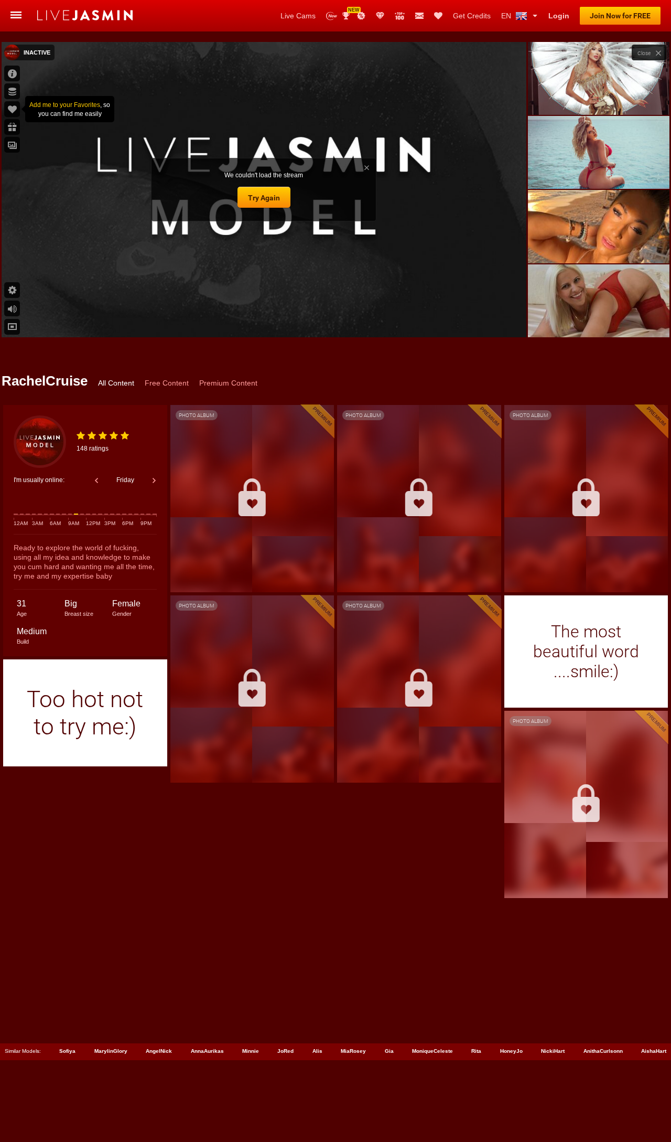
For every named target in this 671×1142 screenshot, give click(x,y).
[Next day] (154, 480)
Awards (350, 12)
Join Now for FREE (620, 16)
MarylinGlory (110, 1051)
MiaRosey (353, 1051)
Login (558, 16)
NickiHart (553, 1051)
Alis (317, 1051)
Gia (389, 1051)
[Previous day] (96, 480)
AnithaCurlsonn (603, 1051)
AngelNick (159, 1051)
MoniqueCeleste (432, 1051)
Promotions (361, 16)
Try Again (264, 198)
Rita (476, 1051)
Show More (598, 319)
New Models (331, 16)
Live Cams (298, 16)
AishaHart (653, 1051)
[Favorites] (438, 16)
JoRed (285, 1051)
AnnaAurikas (207, 1051)
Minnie (250, 1051)
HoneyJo (511, 1051)
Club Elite (380, 16)
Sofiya (67, 1051)
